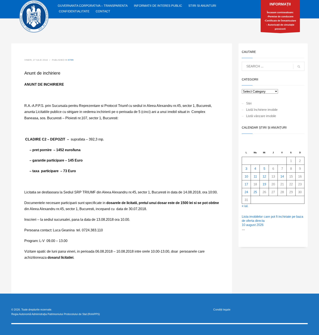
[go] (298, 66)
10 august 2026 (252, 225)
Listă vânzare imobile (261, 116)
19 (264, 184)
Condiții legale (221, 309)
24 (246, 192)
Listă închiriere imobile (262, 109)
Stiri (71, 60)
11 (255, 176)
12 (264, 176)
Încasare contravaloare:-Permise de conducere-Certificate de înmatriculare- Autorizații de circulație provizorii (280, 16)
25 (255, 192)
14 (282, 176)
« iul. (245, 206)
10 (246, 176)
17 (246, 184)
